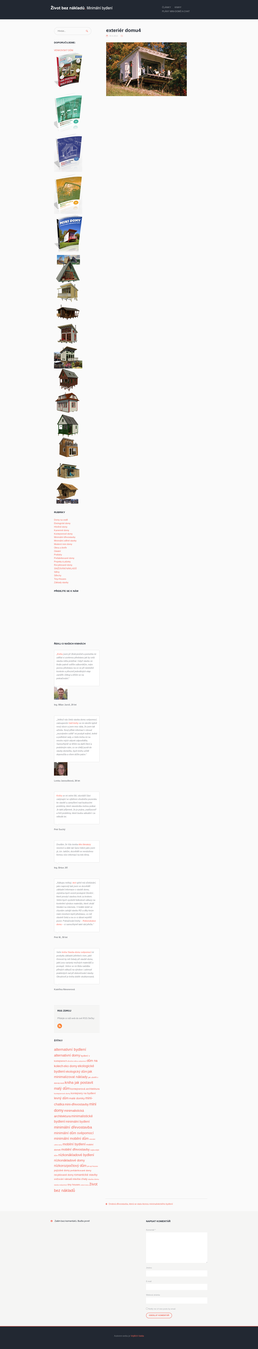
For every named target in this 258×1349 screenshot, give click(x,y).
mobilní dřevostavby (75, 1149)
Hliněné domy (60, 527)
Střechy (57, 575)
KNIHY (178, 7)
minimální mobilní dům (71, 1138)
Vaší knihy (73, 723)
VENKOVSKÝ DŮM (63, 50)
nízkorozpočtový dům (70, 1165)
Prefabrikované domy (64, 558)
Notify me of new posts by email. (162, 1309)
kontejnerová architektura (85, 1088)
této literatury (85, 844)
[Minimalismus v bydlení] (88, 8)
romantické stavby (86, 1174)
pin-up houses (92, 1166)
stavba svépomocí (60, 1185)
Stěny (57, 572)
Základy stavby (61, 582)
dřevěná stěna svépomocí (76, 1061)
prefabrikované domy (80, 1170)
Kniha (59, 796)
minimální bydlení (78, 1121)
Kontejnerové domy (63, 534)
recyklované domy (64, 1174)
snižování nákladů (63, 1179)
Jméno (149, 1268)
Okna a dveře (60, 548)
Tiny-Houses (60, 579)
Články (166, 7)
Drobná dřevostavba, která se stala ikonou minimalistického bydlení (141, 1204)
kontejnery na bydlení (83, 1093)
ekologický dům (76, 1071)
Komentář (151, 1230)
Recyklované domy (63, 565)
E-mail (148, 1281)
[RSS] (60, 1026)
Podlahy (58, 555)
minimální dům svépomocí (74, 1133)
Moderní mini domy (63, 544)
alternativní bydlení (70, 1049)
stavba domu (93, 1179)
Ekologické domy (62, 523)
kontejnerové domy (62, 1093)
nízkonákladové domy (69, 1160)
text (74, 883)
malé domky (77, 1098)
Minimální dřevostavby (64, 537)
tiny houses (74, 1184)
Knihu (60, 654)
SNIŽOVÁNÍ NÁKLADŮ (65, 568)
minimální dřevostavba (73, 1127)
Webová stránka (153, 1295)
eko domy (70, 1066)
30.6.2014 (113, 36)
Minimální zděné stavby (65, 541)
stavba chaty (80, 1179)
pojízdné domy (62, 1170)
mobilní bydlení (74, 1144)
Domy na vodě (61, 520)
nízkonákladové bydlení (76, 1155)
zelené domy (84, 1185)
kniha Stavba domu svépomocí (76, 952)
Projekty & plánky (62, 562)
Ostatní (57, 551)
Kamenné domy (61, 530)
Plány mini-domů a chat (176, 11)
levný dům (61, 1098)
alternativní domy (67, 1055)
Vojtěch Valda (137, 1336)
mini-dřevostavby (77, 1104)
